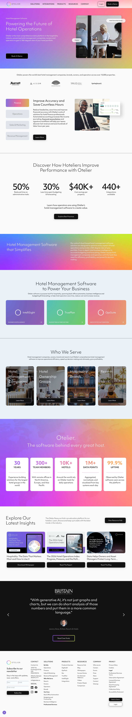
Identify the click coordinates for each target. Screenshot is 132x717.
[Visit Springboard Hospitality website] (96, 84)
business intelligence (93, 294)
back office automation (77, 294)
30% (51, 186)
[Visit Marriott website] (15, 84)
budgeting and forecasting (88, 252)
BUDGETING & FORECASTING (59, 322)
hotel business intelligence (100, 250)
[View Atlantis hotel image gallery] (117, 84)
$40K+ (81, 186)
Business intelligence (16, 322)
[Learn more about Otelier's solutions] (76, 84)
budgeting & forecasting (41, 296)
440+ (111, 186)
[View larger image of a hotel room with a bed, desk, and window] (35, 84)
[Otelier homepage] (13, 4)
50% (21, 186)
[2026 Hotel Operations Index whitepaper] (66, 542)
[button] (35, 4)
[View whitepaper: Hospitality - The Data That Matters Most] (26, 542)
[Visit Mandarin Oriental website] (56, 84)
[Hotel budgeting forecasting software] (82, 322)
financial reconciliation (51, 119)
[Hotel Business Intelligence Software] (41, 322)
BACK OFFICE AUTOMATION (99, 322)
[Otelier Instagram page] (123, 322)
